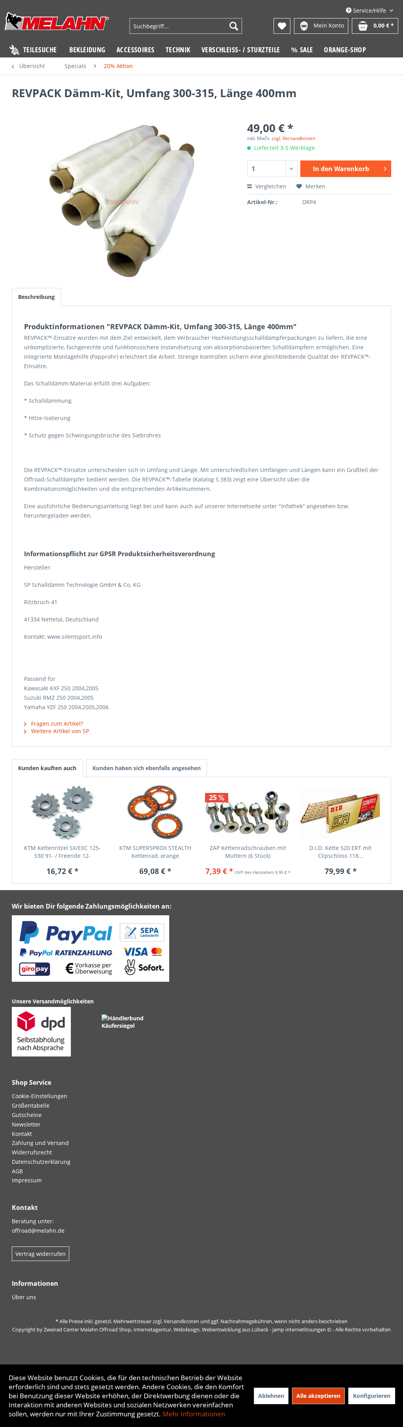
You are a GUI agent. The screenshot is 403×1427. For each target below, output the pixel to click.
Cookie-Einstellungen (39, 1096)
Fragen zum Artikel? (56, 723)
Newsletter (26, 1124)
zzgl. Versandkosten (293, 138)
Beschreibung (36, 297)
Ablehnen (271, 1395)
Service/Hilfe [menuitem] (369, 10)
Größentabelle (31, 1105)
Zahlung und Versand (40, 1143)
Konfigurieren (371, 1395)
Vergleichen (270, 186)
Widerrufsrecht (32, 1152)
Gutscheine (27, 1115)
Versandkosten (181, 1321)
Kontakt (22, 1134)
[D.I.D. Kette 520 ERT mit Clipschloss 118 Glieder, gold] (340, 812)
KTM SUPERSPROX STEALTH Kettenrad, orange (155, 851)
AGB (17, 1171)
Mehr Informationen (194, 1413)
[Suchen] (234, 26)
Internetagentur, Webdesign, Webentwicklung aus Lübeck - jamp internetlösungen (229, 1329)
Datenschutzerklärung (41, 1161)
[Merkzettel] (282, 26)
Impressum (27, 1180)
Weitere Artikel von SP (59, 731)
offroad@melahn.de (38, 1230)
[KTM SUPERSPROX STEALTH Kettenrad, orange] (155, 812)
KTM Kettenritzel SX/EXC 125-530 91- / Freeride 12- (62, 851)
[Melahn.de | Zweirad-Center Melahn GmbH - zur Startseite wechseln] (57, 27)
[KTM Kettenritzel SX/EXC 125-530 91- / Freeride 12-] (62, 812)
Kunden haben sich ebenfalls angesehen (146, 768)
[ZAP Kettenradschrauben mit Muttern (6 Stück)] (247, 812)
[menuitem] (185, 26)
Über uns (24, 1297)
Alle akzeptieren (318, 1395)
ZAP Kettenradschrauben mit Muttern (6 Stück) (248, 851)
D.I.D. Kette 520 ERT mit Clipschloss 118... (340, 851)
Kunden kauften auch (47, 768)
